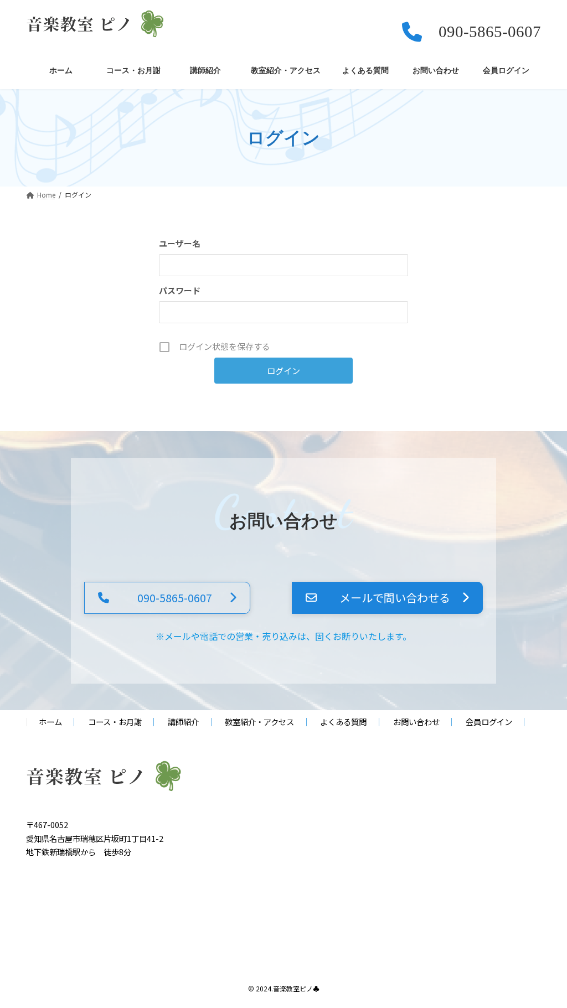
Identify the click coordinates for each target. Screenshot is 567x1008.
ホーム (50, 722)
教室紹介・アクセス (259, 722)
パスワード (179, 290)
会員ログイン (489, 722)
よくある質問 (343, 722)
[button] (167, 598)
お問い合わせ (416, 722)
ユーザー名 (179, 243)
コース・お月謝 (115, 722)
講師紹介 (183, 722)
